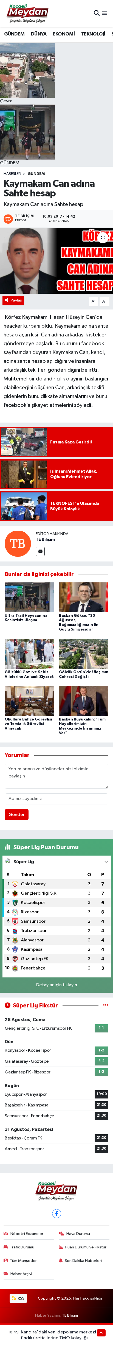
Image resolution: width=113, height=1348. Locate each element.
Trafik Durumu (22, 1247)
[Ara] (97, 13)
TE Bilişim (45, 539)
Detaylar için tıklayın (56, 985)
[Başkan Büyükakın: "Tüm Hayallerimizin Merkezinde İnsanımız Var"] (84, 700)
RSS (20, 1298)
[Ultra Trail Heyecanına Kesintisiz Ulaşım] (29, 597)
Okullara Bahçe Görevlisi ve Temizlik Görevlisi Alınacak (28, 724)
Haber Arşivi (21, 1274)
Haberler (12, 174)
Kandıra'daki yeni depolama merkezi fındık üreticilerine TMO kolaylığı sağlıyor (58, 1338)
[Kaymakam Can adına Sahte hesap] (56, 261)
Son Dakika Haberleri (83, 1261)
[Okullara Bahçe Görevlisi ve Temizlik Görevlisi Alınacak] (29, 700)
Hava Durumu (78, 1234)
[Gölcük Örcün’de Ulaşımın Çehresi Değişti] (84, 653)
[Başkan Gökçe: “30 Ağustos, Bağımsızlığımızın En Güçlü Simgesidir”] (84, 597)
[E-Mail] (40, 551)
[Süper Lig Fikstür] (105, 1005)
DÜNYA (38, 34)
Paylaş (16, 300)
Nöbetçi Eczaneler (26, 1234)
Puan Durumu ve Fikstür (85, 1247)
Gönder (17, 814)
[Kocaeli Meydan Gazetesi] (28, 13)
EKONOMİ (64, 34)
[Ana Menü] (104, 13)
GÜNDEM (14, 34)
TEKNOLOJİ (93, 34)
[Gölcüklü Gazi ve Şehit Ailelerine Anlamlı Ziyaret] (29, 653)
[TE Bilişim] (18, 543)
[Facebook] (56, 1213)
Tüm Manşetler (23, 1261)
